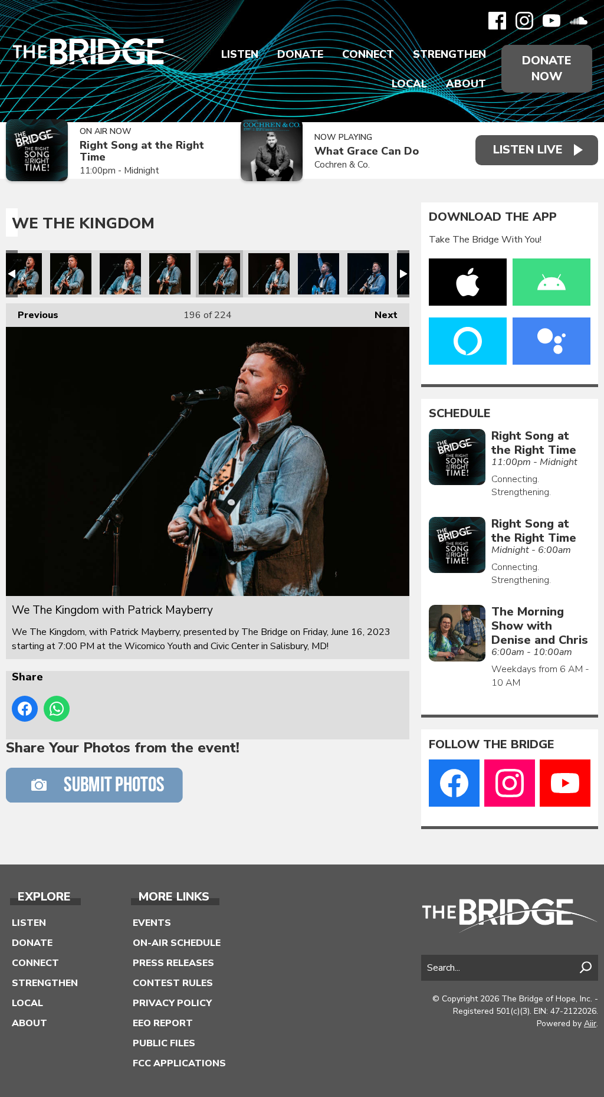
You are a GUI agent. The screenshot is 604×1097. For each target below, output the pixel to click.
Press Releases (173, 963)
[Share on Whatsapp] (57, 709)
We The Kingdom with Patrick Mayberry (21, 273)
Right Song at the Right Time (142, 151)
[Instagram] (524, 21)
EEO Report (163, 1023)
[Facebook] (497, 21)
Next (380, 315)
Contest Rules (173, 983)
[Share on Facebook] (25, 709)
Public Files (164, 1043)
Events (152, 922)
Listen (239, 54)
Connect (368, 54)
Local (409, 84)
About (466, 84)
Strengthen (449, 54)
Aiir (590, 1023)
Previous (32, 315)
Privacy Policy (172, 1003)
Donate (300, 54)
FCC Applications (179, 1063)
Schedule (460, 414)
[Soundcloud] (578, 21)
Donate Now (547, 68)
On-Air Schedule (177, 942)
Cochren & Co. (342, 164)
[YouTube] (551, 21)
